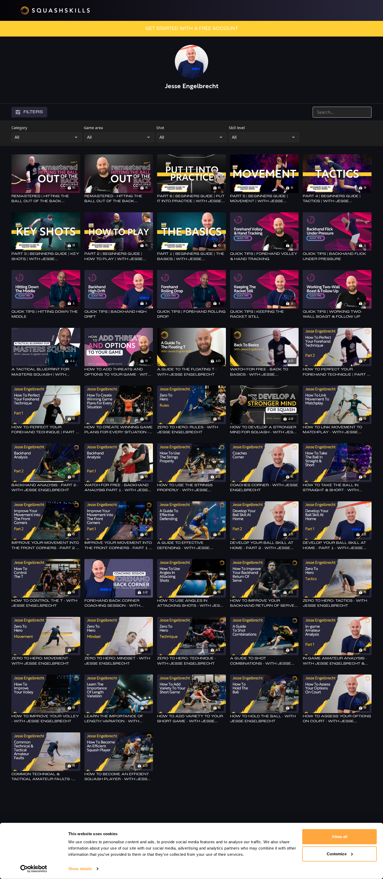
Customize (337, 853)
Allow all (340, 836)
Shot (160, 127)
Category (19, 127)
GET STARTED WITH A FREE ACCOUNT (191, 28)
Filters (33, 112)
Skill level (237, 127)
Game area (93, 127)
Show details (80, 868)
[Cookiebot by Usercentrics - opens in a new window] (34, 869)
